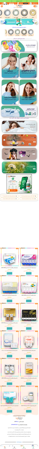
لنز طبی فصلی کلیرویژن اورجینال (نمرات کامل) (29, 350)
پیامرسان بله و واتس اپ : (19, 424)
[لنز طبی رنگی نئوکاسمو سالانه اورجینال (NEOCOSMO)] (9, 367)
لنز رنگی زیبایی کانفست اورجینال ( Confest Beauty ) (29, 322)
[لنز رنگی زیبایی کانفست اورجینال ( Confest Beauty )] (28, 312)
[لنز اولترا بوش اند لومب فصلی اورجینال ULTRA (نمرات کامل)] (9, 394)
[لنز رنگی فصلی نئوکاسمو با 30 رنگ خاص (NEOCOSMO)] (9, 256)
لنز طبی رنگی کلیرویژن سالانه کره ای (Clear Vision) (28, 405)
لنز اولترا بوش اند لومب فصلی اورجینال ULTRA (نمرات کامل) (9, 405)
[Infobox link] (33, 14)
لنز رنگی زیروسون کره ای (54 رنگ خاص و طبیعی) (9, 295)
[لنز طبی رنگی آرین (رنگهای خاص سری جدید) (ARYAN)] (28, 367)
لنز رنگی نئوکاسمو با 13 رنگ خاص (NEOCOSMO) (29, 295)
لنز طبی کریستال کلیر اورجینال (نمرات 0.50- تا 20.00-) (9, 350)
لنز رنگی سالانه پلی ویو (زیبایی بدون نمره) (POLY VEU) (9, 322)
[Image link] (28, 65)
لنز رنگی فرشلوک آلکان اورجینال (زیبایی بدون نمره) (28, 267)
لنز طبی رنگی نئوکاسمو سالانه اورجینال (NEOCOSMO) (9, 378)
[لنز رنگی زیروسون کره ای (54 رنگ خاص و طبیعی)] (9, 284)
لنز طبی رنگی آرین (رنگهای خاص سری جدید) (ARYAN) (29, 378)
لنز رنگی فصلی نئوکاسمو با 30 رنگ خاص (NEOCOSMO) (9, 267)
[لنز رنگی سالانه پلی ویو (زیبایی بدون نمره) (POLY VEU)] (9, 312)
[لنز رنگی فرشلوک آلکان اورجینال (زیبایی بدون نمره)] (28, 256)
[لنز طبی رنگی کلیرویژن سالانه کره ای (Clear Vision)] (28, 394)
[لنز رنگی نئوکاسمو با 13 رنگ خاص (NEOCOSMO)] (28, 284)
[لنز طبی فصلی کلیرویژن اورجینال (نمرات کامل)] (28, 339)
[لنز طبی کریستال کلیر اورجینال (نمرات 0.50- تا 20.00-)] (9, 339)
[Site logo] (19, 6)
